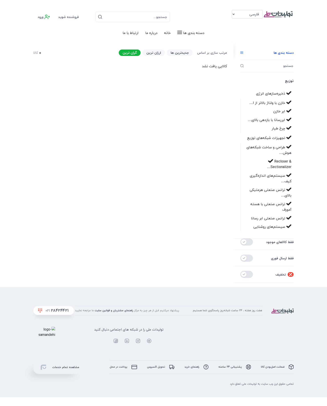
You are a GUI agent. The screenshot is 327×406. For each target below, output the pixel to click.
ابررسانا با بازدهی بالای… (267, 120)
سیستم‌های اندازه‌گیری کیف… (270, 178)
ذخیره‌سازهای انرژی (271, 93)
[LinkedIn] (124, 341)
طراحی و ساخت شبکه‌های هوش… (268, 150)
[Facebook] (113, 341)
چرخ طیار (279, 128)
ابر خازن (279, 111)
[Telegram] (146, 341)
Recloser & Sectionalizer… (279, 164)
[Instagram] (135, 341)
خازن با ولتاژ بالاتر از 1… (267, 103)
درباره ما (151, 33)
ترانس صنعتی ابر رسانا (268, 218)
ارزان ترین (153, 52)
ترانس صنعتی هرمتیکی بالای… (270, 193)
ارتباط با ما (131, 33)
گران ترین (130, 52)
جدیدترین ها (180, 52)
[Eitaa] (158, 341)
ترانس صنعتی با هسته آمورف (270, 207)
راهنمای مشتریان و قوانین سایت (114, 310)
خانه (167, 33)
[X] (102, 341)
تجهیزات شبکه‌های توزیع (266, 138)
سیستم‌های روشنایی (269, 227)
